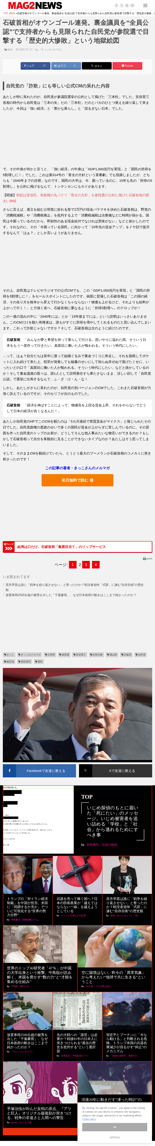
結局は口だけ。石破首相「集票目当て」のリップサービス (61, 547)
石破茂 (127, 654)
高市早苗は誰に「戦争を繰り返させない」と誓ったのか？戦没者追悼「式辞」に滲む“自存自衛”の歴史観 (126, 905)
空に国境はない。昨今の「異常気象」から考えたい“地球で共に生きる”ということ (113, 977)
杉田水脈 (98, 654)
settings (115, 1137)
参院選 (65, 654)
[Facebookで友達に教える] (39, 764)
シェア (30, 65)
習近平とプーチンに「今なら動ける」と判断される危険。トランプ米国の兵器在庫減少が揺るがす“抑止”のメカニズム (126, 1043)
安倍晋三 (81, 654)
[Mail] (132, 5)
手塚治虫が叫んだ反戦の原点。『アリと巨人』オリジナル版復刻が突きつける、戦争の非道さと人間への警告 (39, 1113)
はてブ (61, 65)
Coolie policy (89, 1119)
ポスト (98, 66)
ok (114, 1127)
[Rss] (127, 5)
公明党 (51, 654)
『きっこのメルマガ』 (51, 49)
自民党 (142, 654)
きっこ (10, 654)
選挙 (40, 661)
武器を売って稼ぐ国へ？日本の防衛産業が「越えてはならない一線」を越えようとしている (77, 905)
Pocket (128, 65)
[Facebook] (116, 5)
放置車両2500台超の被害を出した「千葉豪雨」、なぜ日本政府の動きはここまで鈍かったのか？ (71, 595)
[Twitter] (121, 5)
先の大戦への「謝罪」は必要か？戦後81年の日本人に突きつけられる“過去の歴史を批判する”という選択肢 (77, 1043)
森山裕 (113, 654)
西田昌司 (26, 661)
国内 (10, 49)
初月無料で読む (75, 480)
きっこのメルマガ (31, 654)
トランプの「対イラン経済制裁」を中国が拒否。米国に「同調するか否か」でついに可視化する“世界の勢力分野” (27, 907)
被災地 (10, 661)
